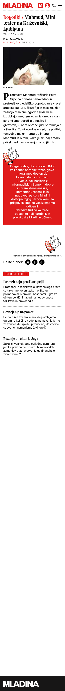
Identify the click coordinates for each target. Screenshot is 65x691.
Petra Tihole (16, 39)
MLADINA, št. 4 (11, 42)
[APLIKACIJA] (40, 5)
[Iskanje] (54, 5)
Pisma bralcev (19, 255)
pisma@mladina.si (52, 255)
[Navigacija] (60, 5)
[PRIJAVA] (47, 5)
